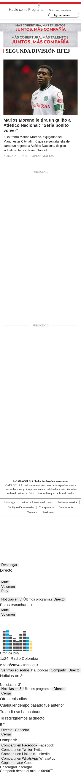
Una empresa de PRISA (40, 526)
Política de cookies (67, 502)
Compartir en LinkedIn (18, 754)
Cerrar (6, 693)
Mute (5, 582)
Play (4, 591)
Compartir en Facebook (19, 745)
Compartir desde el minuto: (25, 771)
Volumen (8, 586)
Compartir (58, 670)
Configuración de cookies (21, 507)
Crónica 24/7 (10, 653)
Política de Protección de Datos (36, 502)
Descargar (8, 767)
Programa (35, 9)
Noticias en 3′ (11, 599)
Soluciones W (66, 507)
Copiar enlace (12, 763)
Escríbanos (48, 512)
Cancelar (22, 730)
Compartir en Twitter (16, 749)
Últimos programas (37, 599)
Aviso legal (9, 502)
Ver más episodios (15, 670)
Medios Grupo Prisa (40, 536)
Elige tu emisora (61, 15)
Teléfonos (32, 512)
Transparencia (46, 507)
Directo (59, 599)
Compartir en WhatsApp (19, 758)
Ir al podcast (40, 670)
